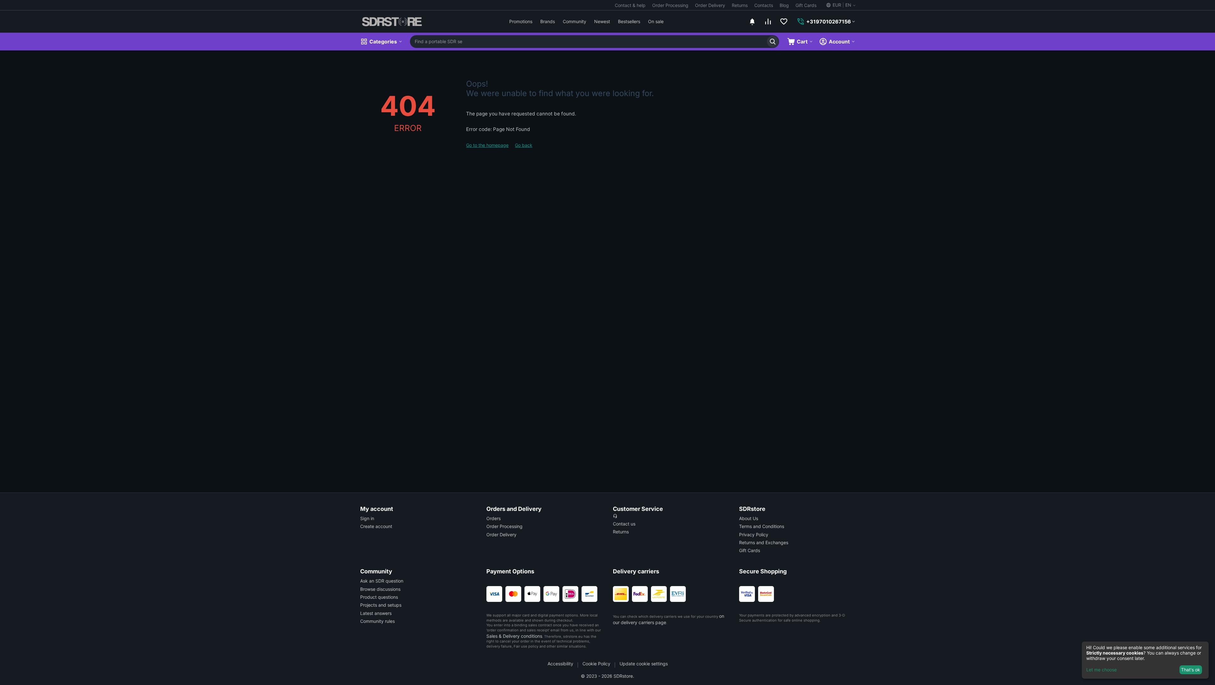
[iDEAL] (570, 594)
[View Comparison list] (768, 21)
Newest (602, 21)
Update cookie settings (644, 663)
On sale (656, 21)
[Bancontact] (589, 594)
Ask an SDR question (381, 581)
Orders (493, 518)
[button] (840, 5)
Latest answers (376, 613)
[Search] (772, 41)
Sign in (367, 518)
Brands (547, 21)
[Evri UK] (678, 594)
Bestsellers (629, 21)
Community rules (377, 621)
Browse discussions (380, 589)
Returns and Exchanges (763, 542)
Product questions (379, 597)
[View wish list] (783, 21)
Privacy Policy (753, 534)
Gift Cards (806, 5)
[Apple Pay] (532, 594)
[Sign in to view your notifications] (752, 21)
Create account (376, 526)
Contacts (763, 5)
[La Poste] (659, 594)
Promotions (520, 21)
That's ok (1190, 669)
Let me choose (1101, 669)
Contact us (624, 523)
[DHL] (621, 594)
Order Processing (670, 5)
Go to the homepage (487, 145)
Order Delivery (710, 5)
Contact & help (630, 5)
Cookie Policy (596, 663)
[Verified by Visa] (747, 594)
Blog (784, 5)
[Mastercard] (513, 594)
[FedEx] (640, 594)
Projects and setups (380, 605)
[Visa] (494, 594)
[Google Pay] (551, 594)
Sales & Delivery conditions (514, 636)
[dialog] (1145, 660)
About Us (748, 518)
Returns (740, 5)
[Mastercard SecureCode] (766, 594)
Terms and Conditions (761, 526)
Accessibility (560, 663)
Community (574, 21)
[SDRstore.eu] (392, 21)
